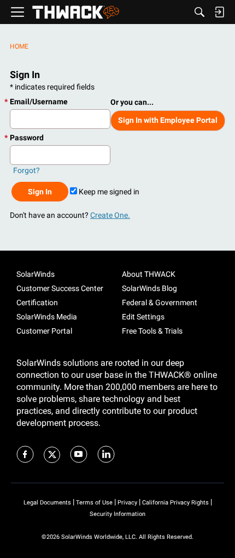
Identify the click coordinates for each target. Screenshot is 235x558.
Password (27, 137)
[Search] (199, 12)
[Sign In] (219, 12)
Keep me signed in (108, 191)
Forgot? (26, 170)
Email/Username (39, 101)
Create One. (110, 215)
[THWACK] (76, 12)
